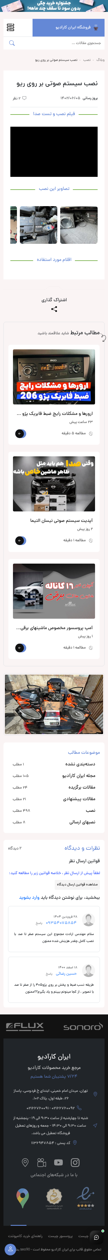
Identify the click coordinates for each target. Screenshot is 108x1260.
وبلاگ (100, 60)
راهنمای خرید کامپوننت (25, 1236)
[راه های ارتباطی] (96, 1237)
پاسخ (40, 923)
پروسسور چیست (60, 1236)
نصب (87, 60)
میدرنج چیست (89, 1236)
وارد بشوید (29, 897)
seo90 (25, 1249)
